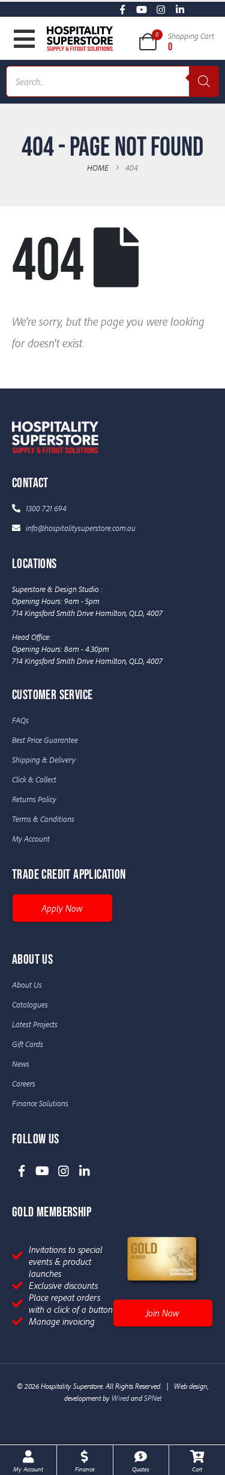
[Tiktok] (199, 9)
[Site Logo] (80, 38)
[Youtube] (141, 9)
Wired (120, 1398)
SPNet (152, 1398)
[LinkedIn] (180, 9)
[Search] (204, 81)
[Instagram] (161, 9)
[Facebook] (122, 9)
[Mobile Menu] (24, 39)
